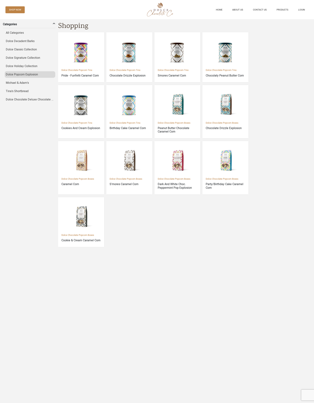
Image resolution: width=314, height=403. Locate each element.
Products (282, 9)
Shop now (15, 9)
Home (219, 9)
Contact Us (260, 9)
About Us (237, 9)
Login (301, 9)
